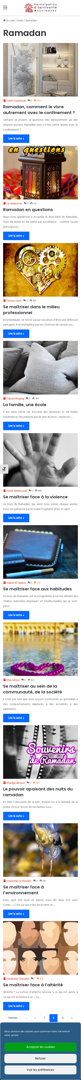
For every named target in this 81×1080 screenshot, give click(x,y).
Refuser (40, 1058)
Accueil (10, 20)
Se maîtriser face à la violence (35, 497)
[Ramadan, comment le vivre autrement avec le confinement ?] (40, 70)
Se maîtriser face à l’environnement (23, 890)
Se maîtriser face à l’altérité (33, 985)
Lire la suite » (16, 138)
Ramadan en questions (28, 210)
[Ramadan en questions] (40, 172)
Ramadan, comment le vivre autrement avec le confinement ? (39, 109)
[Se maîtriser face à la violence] (40, 460)
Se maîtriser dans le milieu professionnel (31, 310)
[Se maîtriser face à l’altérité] (40, 948)
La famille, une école (25, 405)
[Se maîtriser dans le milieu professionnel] (40, 270)
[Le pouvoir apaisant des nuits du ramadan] (40, 752)
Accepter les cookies (40, 1047)
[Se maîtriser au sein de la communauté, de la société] (40, 649)
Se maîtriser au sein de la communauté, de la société (32, 689)
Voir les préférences (40, 1070)
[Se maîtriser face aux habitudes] (40, 552)
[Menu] (5, 9)
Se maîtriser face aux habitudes (37, 589)
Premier (13, 1018)
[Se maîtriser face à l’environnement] (40, 850)
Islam (20, 20)
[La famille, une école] (40, 367)
